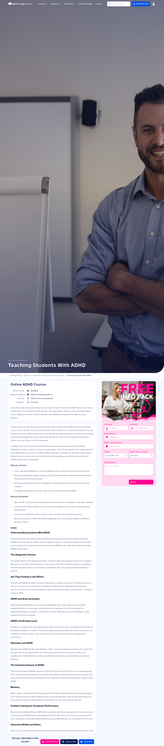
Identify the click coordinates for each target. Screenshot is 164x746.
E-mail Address (109, 433)
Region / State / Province (139, 452)
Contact (98, 3)
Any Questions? (110, 462)
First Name (108, 424)
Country (107, 452)
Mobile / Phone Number (113, 442)
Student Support (86, 3)
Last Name (133, 424)
